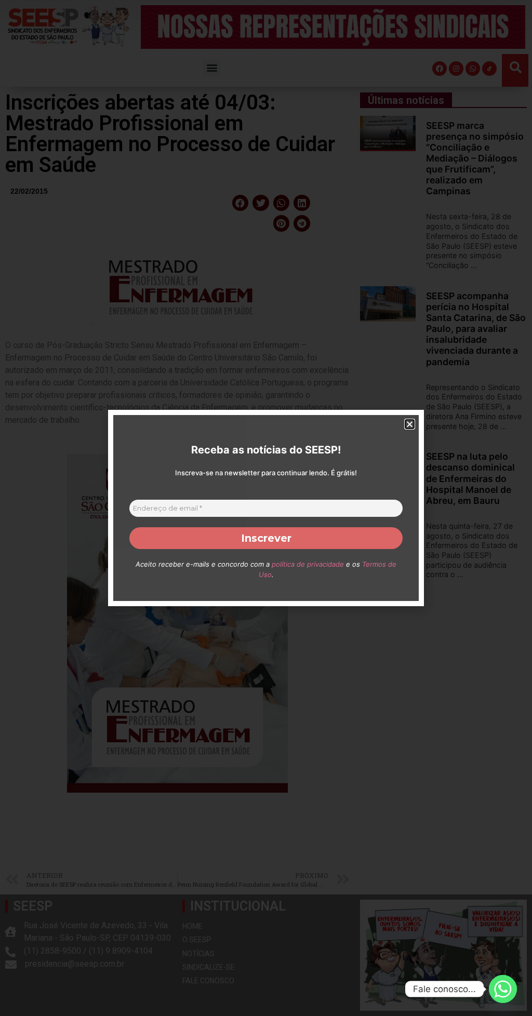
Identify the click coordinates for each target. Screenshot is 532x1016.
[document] (266, 508)
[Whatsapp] (503, 989)
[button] (410, 424)
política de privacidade (308, 564)
